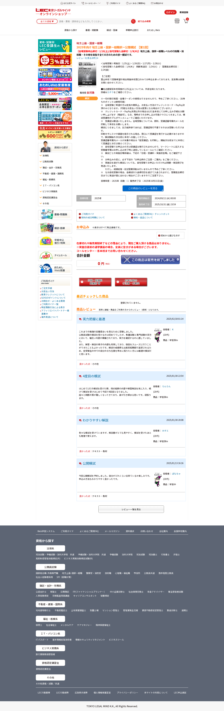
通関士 (184, 610)
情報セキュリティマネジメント (90, 639)
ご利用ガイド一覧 (50, 304)
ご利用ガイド (114, 3)
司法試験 (140, 554)
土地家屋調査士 (78, 610)
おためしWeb (153, 30)
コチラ (110, 92)
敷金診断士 (172, 610)
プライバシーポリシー (127, 692)
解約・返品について (143, 217)
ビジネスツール (116, 639)
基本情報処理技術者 (62, 639)
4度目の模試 (92, 376)
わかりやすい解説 (95, 420)
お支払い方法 (47, 291)
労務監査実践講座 (60, 595)
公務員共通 (149, 573)
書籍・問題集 (91, 30)
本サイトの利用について (156, 692)
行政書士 (165, 554)
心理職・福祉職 (122, 573)
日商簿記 (64, 591)
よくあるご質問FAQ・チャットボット (152, 213)
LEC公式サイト (70, 3)
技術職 (108, 573)
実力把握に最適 (94, 319)
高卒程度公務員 (165, 573)
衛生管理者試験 (175, 591)
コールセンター (91, 3)
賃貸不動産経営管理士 (152, 610)
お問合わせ (158, 3)
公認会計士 (41, 591)
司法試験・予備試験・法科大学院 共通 (55, 554)
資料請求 (130, 531)
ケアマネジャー (84, 624)
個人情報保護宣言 (102, 692)
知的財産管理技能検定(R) (48, 558)
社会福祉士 (51, 624)
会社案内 (163, 531)
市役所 (137, 573)
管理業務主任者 (130, 610)
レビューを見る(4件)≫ (87, 58)
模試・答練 (112, 30)
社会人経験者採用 (44, 577)
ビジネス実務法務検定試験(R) (78, 558)
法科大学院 (127, 554)
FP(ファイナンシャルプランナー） (89, 591)
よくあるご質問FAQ (137, 3)
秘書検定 (105, 595)
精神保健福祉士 (103, 624)
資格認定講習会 (43, 668)
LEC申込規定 (180, 692)
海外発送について (50, 316)
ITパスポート (42, 639)
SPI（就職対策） (65, 577)
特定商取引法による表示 (53, 307)
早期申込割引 (132, 30)
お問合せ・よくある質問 (53, 300)
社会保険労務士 (136, 591)
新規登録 (184, 12)
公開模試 (89, 463)
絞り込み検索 (144, 21)
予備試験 (114, 554)
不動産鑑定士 (61, 610)
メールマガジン (112, 531)
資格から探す (70, 30)
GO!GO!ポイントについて (53, 297)
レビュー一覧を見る (131, 509)
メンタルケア (66, 624)
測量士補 (94, 610)
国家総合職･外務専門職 (47, 573)
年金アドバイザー (155, 591)
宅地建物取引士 (43, 610)
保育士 (39, 624)
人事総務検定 (42, 595)
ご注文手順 (46, 288)
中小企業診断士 (117, 591)
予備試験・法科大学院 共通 (92, 554)
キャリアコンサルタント (85, 595)
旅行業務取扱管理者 (45, 654)
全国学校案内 (180, 531)
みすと (165, 430)
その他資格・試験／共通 (47, 683)
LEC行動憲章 (44, 692)
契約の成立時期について (93, 217)
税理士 (53, 591)
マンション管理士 (110, 610)
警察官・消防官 (93, 573)
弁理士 (176, 554)
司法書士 (153, 554)
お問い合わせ (146, 531)
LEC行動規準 (62, 692)
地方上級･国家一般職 (72, 573)
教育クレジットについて (53, 294)
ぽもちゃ (176, 473)
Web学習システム (46, 531)
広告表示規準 (81, 692)
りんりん (166, 386)
